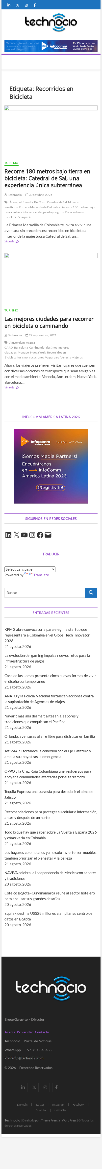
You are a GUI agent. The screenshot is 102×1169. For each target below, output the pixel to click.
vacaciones (36, 357)
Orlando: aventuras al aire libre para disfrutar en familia (49, 736)
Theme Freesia (50, 1120)
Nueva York (38, 352)
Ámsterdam (17, 342)
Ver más (16, 241)
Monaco (23, 352)
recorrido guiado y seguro (46, 212)
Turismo (11, 163)
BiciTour (40, 202)
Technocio (14, 195)
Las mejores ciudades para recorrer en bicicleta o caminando (49, 322)
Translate (41, 575)
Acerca (9, 1032)
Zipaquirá (23, 217)
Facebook (78, 1104)
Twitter (40, 1104)
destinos (51, 347)
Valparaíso (52, 357)
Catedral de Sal (57, 202)
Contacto (42, 1032)
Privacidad (25, 1032)
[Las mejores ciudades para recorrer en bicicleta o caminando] (51, 278)
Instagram (58, 1104)
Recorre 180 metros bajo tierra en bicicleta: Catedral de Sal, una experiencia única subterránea (47, 178)
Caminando (37, 347)
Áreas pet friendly (21, 202)
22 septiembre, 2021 (42, 335)
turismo (22, 357)
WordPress (69, 1120)
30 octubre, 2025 (40, 195)
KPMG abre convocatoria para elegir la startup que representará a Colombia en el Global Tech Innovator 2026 (47, 635)
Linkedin (22, 1104)
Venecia (65, 357)
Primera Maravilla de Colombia (39, 207)
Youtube (41, 1110)
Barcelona (21, 347)
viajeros (77, 357)
